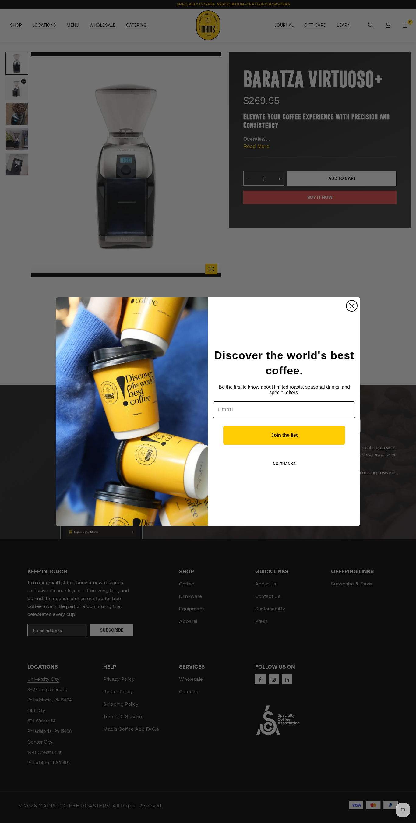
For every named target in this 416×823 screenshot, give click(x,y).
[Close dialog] (351, 305)
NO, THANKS (284, 464)
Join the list (284, 435)
